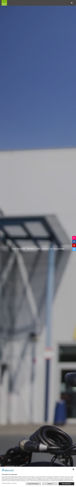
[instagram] (74, 238)
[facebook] (74, 242)
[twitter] (74, 249)
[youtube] (74, 245)
